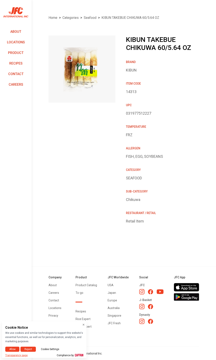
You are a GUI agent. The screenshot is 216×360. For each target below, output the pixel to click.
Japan (112, 292)
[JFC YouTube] (160, 291)
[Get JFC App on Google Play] (186, 297)
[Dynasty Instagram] (141, 321)
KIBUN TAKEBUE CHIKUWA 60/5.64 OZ (130, 18)
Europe (112, 300)
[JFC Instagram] (141, 291)
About (15, 32)
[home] (16, 12)
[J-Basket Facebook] (150, 306)
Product (16, 53)
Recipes (16, 63)
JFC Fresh (114, 323)
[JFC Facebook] (150, 291)
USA (110, 285)
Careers (16, 84)
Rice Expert (83, 319)
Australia (114, 308)
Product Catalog (86, 285)
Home (53, 18)
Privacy (53, 315)
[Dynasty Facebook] (150, 321)
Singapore (114, 315)
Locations (16, 42)
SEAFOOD (90, 18)
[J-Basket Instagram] (141, 306)
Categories (70, 18)
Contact (16, 74)
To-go (79, 292)
